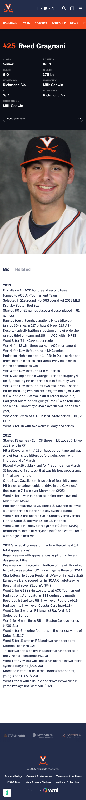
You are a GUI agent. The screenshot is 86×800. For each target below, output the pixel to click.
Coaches (41, 23)
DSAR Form (14, 782)
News (74, 23)
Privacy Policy (13, 776)
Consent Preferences (39, 776)
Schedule (59, 23)
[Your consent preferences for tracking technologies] (7, 793)
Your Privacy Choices (38, 782)
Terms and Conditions (69, 776)
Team (26, 23)
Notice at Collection (67, 782)
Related (23, 269)
